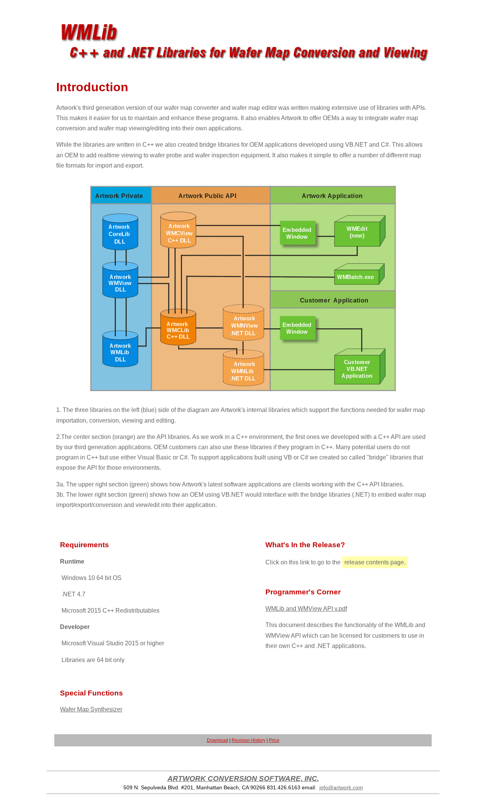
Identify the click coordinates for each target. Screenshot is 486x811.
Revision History (248, 740)
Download (217, 740)
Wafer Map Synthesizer (91, 709)
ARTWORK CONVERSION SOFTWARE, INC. (243, 778)
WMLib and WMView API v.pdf (306, 608)
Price (274, 740)
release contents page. (375, 562)
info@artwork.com (341, 787)
